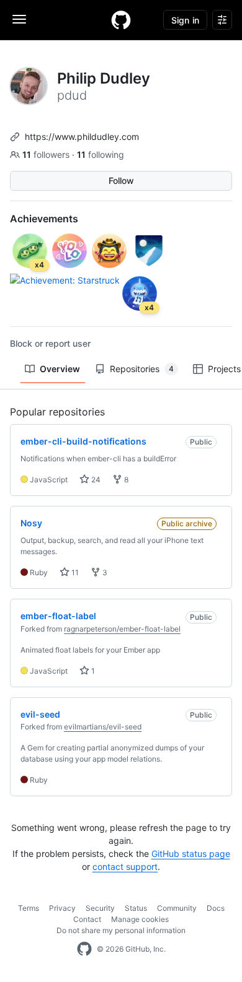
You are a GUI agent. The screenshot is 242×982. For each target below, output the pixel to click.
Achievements (44, 218)
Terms (28, 908)
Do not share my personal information (121, 930)
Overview (60, 368)
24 (95, 479)
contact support (125, 866)
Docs (216, 908)
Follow (121, 180)
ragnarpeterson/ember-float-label (122, 628)
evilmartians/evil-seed (102, 726)
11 (74, 572)
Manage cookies (140, 919)
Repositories (142, 368)
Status (136, 908)
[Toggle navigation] (19, 19)
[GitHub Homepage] (84, 949)
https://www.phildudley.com (82, 136)
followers (47, 154)
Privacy (62, 908)
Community (177, 908)
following (100, 154)
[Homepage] (121, 20)
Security (100, 908)
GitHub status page (190, 853)
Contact (87, 919)
